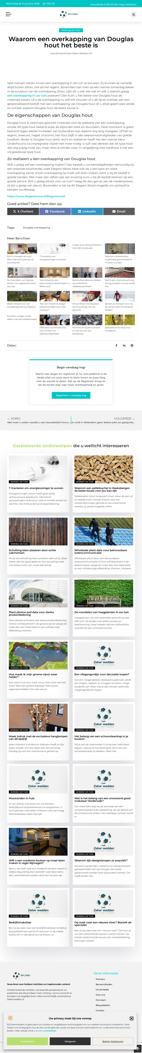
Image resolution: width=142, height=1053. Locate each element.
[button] (131, 1018)
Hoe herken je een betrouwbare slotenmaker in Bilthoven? (54, 283)
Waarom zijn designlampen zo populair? (101, 860)
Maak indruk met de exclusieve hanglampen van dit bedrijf (38, 738)
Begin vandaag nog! (71, 367)
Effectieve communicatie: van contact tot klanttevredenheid (53, 330)
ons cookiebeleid (47, 1030)
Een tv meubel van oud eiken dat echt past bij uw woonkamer (20, 259)
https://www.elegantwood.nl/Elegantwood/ (36, 196)
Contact (100, 1010)
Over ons (100, 994)
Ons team (101, 1000)
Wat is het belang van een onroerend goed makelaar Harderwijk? (102, 800)
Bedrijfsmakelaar (20, 922)
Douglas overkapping (36, 227)
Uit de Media (102, 989)
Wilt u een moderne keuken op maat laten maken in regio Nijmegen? (37, 862)
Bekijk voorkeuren (112, 1041)
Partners (100, 979)
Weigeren (70, 1041)
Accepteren (27, 1041)
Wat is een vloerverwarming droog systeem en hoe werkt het (120, 283)
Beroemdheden (104, 984)
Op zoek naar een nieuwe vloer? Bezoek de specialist (102, 924)
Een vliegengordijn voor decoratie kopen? (101, 674)
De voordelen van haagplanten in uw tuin (101, 612)
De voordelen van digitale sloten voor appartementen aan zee (21, 283)
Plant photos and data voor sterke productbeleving (31, 613)
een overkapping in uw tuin (27, 95)
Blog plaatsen (103, 1005)
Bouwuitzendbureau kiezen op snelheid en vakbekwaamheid (86, 283)
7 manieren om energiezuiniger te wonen (36, 488)
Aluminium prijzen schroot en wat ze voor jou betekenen (86, 330)
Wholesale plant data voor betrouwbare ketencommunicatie (100, 551)
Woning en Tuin (71, 30)
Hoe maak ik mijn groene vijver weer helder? (33, 676)
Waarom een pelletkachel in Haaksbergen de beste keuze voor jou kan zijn (102, 489)
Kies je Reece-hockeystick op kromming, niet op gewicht (85, 306)
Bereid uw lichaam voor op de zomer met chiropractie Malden (119, 306)
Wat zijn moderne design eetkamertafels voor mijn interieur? (53, 306)
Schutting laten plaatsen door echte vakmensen (32, 551)
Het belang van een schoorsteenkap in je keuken (101, 738)
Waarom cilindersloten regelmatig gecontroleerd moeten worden (118, 259)
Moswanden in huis (21, 798)
